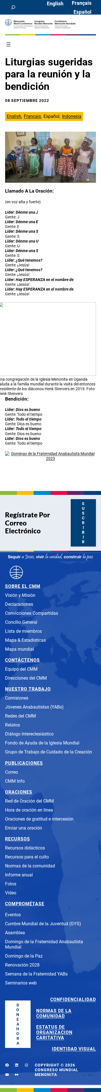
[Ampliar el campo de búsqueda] (13, 7)
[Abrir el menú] (8, 44)
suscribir (83, 522)
